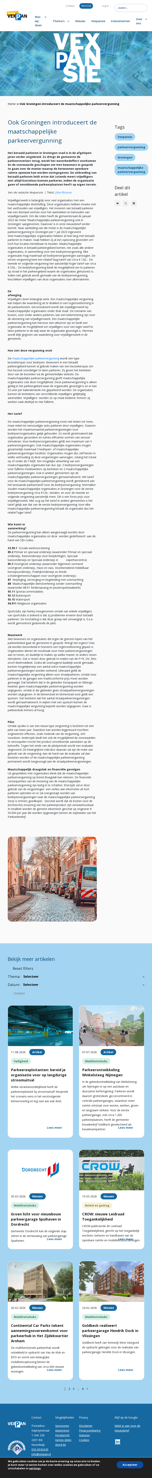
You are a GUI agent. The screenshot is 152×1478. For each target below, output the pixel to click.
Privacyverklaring (89, 1430)
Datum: (14, 984)
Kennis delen (63, 1440)
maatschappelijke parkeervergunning (35, 358)
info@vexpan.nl (41, 1454)
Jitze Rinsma (63, 192)
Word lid (86, 6)
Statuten (84, 1435)
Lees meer (54, 1127)
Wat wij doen (38, 21)
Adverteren (62, 1430)
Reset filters (23, 968)
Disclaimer (85, 1426)
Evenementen (120, 21)
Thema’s (59, 21)
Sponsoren (62, 1426)
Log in (105, 6)
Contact (70, 6)
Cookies (84, 1440)
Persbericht (62, 1435)
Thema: (14, 976)
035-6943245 (39, 1449)
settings (35, 1468)
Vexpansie (98, 21)
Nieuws (80, 21)
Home (12, 104)
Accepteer (130, 1465)
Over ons (139, 21)
